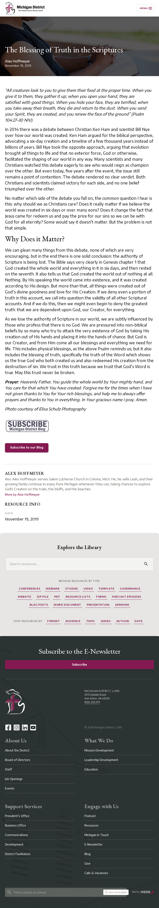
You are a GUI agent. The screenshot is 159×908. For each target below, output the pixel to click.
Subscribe (79, 664)
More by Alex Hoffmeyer (22, 494)
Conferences (29, 588)
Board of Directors (17, 760)
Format (53, 621)
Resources (91, 825)
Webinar (52, 588)
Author (122, 621)
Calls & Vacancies (96, 873)
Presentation (98, 604)
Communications (16, 835)
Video (88, 588)
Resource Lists (78, 596)
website (24, 596)
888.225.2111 (92, 702)
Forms (101, 596)
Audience (73, 621)
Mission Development (99, 750)
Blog (87, 854)
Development (14, 844)
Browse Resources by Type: (79, 581)
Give (87, 863)
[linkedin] (25, 727)
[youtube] (33, 727)
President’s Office (17, 816)
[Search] (146, 564)
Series (106, 621)
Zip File (43, 596)
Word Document (67, 604)
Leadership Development (101, 760)
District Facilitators (17, 854)
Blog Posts (39, 604)
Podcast (90, 816)
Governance (130, 588)
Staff (8, 769)
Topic (90, 621)
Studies (71, 588)
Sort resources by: (28, 621)
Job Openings (14, 779)
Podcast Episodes (126, 596)
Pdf (57, 596)
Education (91, 769)
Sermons (122, 604)
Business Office (15, 825)
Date (9, 513)
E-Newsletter (93, 844)
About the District (17, 750)
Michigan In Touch (96, 835)
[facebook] (8, 727)
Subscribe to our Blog (26, 447)
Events (9, 788)
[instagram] (16, 727)
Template (106, 588)
